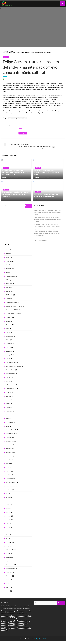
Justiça (8, 463)
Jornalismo (9, 459)
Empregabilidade (10, 373)
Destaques (9, 347)
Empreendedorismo (11, 362)
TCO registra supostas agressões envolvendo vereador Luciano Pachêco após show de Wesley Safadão (47, 219)
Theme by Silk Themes (39, 639)
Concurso (8, 321)
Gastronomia (9, 422)
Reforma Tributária (11, 549)
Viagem (8, 591)
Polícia (8, 534)
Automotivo (9, 283)
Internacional (9, 445)
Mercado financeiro (11, 482)
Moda (7, 493)
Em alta (8, 358)
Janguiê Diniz (9, 456)
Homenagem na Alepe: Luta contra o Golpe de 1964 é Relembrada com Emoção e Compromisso (16, 194)
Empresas (8, 381)
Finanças (8, 418)
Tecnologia (9, 572)
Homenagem (9, 437)
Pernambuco (9, 531)
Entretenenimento (11, 385)
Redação (7, 79)
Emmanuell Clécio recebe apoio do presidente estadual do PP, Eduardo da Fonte (46, 172)
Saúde (7, 553)
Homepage (5, 51)
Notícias (8, 519)
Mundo (8, 501)
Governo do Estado (11, 429)
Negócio (8, 508)
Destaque (8, 343)
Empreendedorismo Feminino (13, 366)
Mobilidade (9, 489)
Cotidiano (8, 325)
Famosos (8, 415)
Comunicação (9, 317)
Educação (8, 354)
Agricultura (9, 261)
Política (12, 51)
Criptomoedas (10, 336)
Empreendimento (10, 370)
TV (7, 583)
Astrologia (9, 280)
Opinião (8, 523)
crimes (7, 328)
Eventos (8, 403)
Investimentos (10, 452)
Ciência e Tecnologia (11, 302)
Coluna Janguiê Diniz (11, 310)
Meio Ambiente (10, 478)
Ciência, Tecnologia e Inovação (14, 306)
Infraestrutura (10, 441)
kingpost (4, 177)
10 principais (9, 250)
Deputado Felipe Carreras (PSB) (17, 118)
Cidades (8, 298)
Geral (7, 426)
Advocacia (9, 253)
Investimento (9, 448)
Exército (8, 407)
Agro (7, 265)
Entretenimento (10, 388)
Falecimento (9, 411)
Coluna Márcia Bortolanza (13, 313)
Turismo (8, 579)
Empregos (8, 377)
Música (8, 504)
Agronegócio (9, 268)
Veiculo (8, 587)
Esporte (8, 392)
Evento (8, 399)
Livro (7, 467)
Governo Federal (10, 433)
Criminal (8, 332)
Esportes (8, 396)
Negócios (8, 512)
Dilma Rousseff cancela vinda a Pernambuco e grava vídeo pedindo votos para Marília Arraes (16, 172)
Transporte (9, 576)
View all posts (22, 133)
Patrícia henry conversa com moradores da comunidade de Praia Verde (47, 195)
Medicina (8, 474)
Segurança (9, 557)
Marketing (9, 471)
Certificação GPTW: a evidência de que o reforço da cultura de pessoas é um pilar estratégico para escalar (47, 212)
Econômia (8, 351)
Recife (7, 546)
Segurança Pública (11, 561)
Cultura (8, 340)
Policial (8, 538)
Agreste (8, 257)
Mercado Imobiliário (11, 486)
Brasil (7, 287)
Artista (8, 272)
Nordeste (8, 516)
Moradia (8, 497)
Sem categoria (10, 564)
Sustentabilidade (10, 568)
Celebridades (9, 295)
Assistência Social (11, 276)
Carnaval (8, 291)
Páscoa (8, 527)
